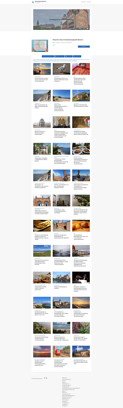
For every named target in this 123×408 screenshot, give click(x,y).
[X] (44, 378)
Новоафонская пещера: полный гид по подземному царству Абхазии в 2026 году (81, 133)
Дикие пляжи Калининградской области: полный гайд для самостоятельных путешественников (60, 107)
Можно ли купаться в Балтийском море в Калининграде (48, 60)
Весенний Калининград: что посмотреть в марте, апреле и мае (81, 362)
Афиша (75, 285)
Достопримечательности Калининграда (70, 388)
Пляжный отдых (38, 76)
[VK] (46, 378)
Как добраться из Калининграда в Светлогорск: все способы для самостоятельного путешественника (60, 363)
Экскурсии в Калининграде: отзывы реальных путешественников (41, 339)
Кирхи (63, 391)
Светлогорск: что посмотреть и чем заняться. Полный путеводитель (41, 186)
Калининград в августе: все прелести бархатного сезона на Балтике (61, 80)
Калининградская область (59, 156)
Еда (74, 76)
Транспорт (64, 401)
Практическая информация (40, 285)
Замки (63, 382)
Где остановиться (65, 379)
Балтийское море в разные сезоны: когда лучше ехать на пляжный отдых (41, 80)
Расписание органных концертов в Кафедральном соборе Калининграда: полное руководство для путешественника (61, 134)
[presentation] (42, 69)
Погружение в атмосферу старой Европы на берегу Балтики (41, 159)
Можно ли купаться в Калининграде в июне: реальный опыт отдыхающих (61, 339)
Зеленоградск (65, 383)
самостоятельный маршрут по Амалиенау (68, 60)
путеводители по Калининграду (46, 59)
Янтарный (64, 405)
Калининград (56, 76)
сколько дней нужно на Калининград (60, 59)
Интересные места (66, 385)
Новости (64, 392)
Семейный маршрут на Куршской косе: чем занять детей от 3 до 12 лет (41, 313)
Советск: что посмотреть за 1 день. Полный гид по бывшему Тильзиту (61, 186)
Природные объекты (77, 208)
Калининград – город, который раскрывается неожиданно (60, 211)
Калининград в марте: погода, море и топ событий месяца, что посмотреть (80, 339)
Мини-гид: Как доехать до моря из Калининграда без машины (41, 106)
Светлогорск (64, 399)
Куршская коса (37, 310)
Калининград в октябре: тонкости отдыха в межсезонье (41, 288)
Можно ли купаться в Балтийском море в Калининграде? (40, 133)
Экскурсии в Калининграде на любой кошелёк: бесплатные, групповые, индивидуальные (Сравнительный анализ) (80, 263)
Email (54, 45)
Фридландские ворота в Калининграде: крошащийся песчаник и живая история (42, 212)
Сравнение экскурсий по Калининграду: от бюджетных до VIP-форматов (61, 236)
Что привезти (65, 402)
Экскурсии (84, 1)
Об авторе (89, 1)
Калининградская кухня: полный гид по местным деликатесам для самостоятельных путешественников (80, 81)
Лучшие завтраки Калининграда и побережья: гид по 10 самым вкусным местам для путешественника (81, 160)
